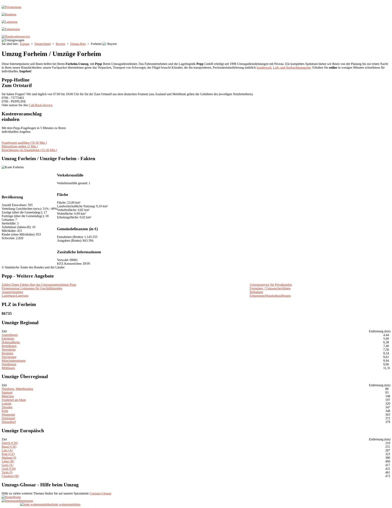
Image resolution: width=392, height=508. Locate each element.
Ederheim (8, 338)
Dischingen (9, 357)
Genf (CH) (9, 468)
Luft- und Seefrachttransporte (292, 67)
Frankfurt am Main (14, 400)
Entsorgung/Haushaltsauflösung (270, 295)
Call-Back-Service (40, 105)
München (8, 396)
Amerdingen (10, 335)
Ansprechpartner (12, 292)
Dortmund (8, 418)
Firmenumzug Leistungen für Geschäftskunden (32, 288)
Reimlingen (9, 346)
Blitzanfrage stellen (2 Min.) (20, 146)
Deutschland (43, 44)
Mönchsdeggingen (14, 360)
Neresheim (9, 349)
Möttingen (8, 368)
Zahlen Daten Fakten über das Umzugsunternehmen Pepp (39, 284)
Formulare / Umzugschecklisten (270, 288)
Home (17, 497)
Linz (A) (7, 450)
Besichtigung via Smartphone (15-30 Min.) (29, 150)
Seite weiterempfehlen (66, 504)
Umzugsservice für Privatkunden (271, 284)
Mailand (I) (9, 457)
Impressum (26, 500)
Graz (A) (7, 465)
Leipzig (6, 403)
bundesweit (264, 67)
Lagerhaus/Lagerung (15, 295)
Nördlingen (9, 364)
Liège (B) (8, 461)
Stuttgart (7, 392)
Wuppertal (8, 414)
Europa (24, 44)
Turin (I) (7, 472)
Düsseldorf (9, 422)
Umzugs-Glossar (100, 493)
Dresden (7, 407)
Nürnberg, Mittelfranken (17, 389)
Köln (5, 411)
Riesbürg (7, 353)
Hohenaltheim (11, 342)
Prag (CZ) (8, 454)
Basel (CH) (9, 446)
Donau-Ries (78, 44)
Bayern (60, 44)
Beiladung (256, 292)
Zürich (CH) (10, 443)
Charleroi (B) (10, 476)
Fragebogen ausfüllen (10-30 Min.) (24, 142)
